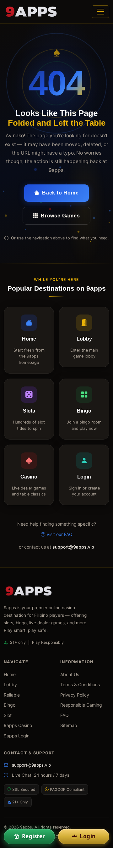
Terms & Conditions (80, 684)
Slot (8, 715)
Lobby (10, 684)
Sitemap (68, 725)
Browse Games (60, 215)
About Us (69, 674)
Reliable (12, 695)
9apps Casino (18, 725)
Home (10, 674)
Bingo (9, 705)
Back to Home (60, 192)
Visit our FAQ (59, 534)
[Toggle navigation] (100, 11)
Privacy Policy (74, 695)
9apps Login (17, 735)
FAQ (64, 715)
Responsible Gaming (81, 705)
